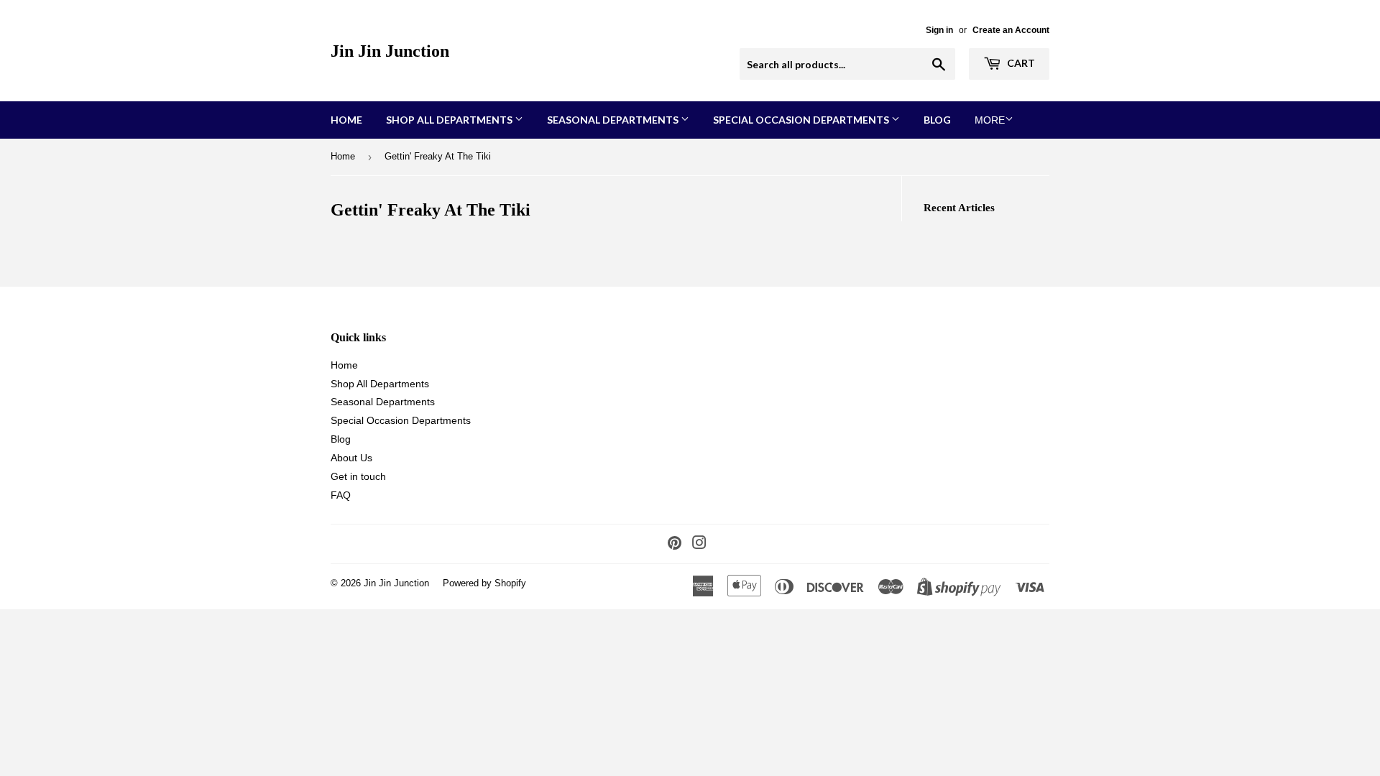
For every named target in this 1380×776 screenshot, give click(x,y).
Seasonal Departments (614, 120)
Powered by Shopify (484, 583)
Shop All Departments (450, 120)
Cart (1020, 63)
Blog (937, 120)
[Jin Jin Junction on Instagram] (699, 544)
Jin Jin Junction (390, 50)
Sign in (939, 30)
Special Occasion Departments (802, 120)
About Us (351, 457)
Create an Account (1010, 30)
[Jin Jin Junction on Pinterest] (674, 544)
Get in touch (358, 476)
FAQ (341, 495)
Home (346, 120)
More (990, 120)
